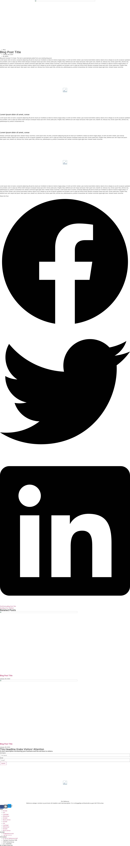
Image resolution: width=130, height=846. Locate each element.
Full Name (3, 753)
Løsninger (6, 814)
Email (1, 757)
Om (4, 812)
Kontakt (5, 818)
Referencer (6, 816)
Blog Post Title (6, 675)
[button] (65, 262)
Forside (5, 811)
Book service (6, 820)
